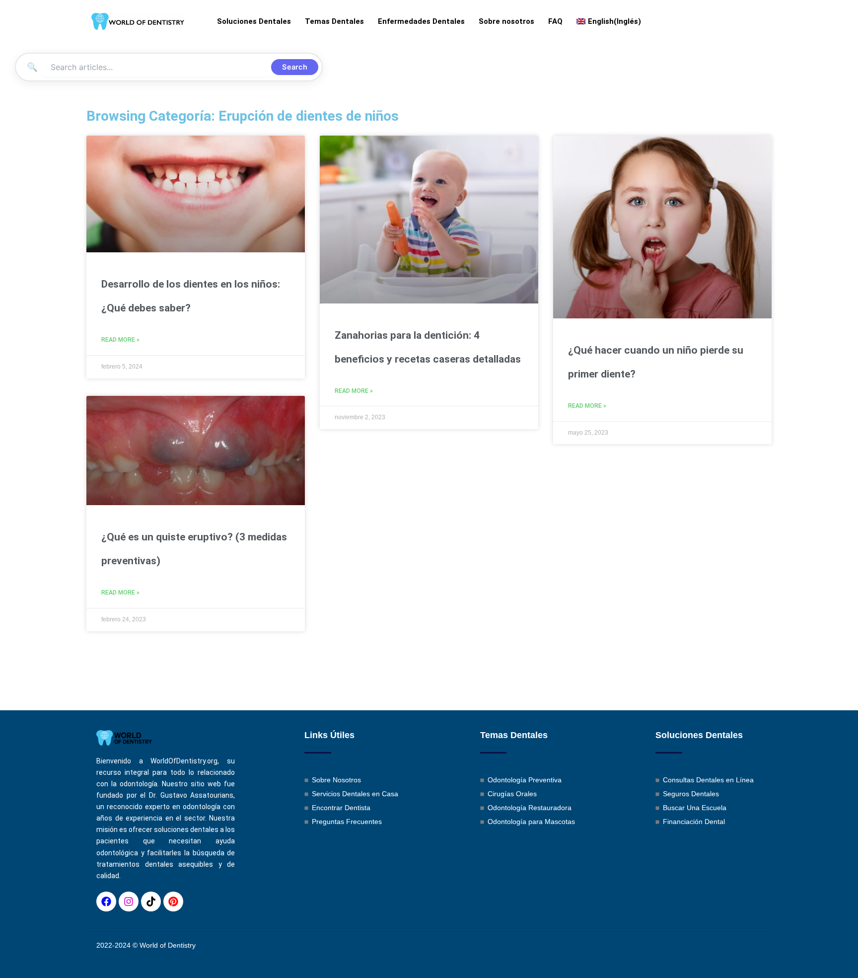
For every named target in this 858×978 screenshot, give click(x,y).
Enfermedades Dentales (421, 21)
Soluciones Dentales (254, 21)
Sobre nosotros (506, 21)
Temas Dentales (334, 21)
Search (294, 67)
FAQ (555, 21)
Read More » (120, 339)
